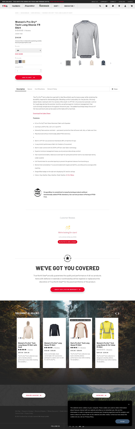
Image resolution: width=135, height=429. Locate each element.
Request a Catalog (27, 411)
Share (116, 89)
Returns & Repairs (40, 411)
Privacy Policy (29, 413)
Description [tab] (21, 89)
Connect (113, 1)
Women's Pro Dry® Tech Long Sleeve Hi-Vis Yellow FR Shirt (106, 345)
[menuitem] (16, 6)
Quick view (28, 366)
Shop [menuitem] (56, 6)
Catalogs (122, 1)
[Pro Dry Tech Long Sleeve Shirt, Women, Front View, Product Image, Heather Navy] (103, 63)
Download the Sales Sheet (42, 113)
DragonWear (25, 12)
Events (130, 1)
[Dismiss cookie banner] (128, 404)
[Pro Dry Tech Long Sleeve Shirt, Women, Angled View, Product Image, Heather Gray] (80, 63)
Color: (18, 58)
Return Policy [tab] (52, 89)
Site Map (18, 411)
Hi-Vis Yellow (70, 175)
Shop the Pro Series (57, 1)
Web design (41, 416)
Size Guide (19, 54)
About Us (95, 1)
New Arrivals (35, 12)
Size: (17, 46)
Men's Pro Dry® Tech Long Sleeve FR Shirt (79, 344)
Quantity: (19, 67)
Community (104, 1)
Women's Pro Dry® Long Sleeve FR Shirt (53, 344)
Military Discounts (52, 411)
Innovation (68, 6)
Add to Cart (27, 77)
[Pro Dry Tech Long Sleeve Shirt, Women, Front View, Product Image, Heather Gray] (68, 63)
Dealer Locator (32, 395)
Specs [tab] (30, 89)
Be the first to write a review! (67, 242)
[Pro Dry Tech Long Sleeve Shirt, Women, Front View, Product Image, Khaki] (91, 63)
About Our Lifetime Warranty (66, 289)
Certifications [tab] (40, 89)
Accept (122, 421)
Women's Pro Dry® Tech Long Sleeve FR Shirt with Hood (27, 345)
